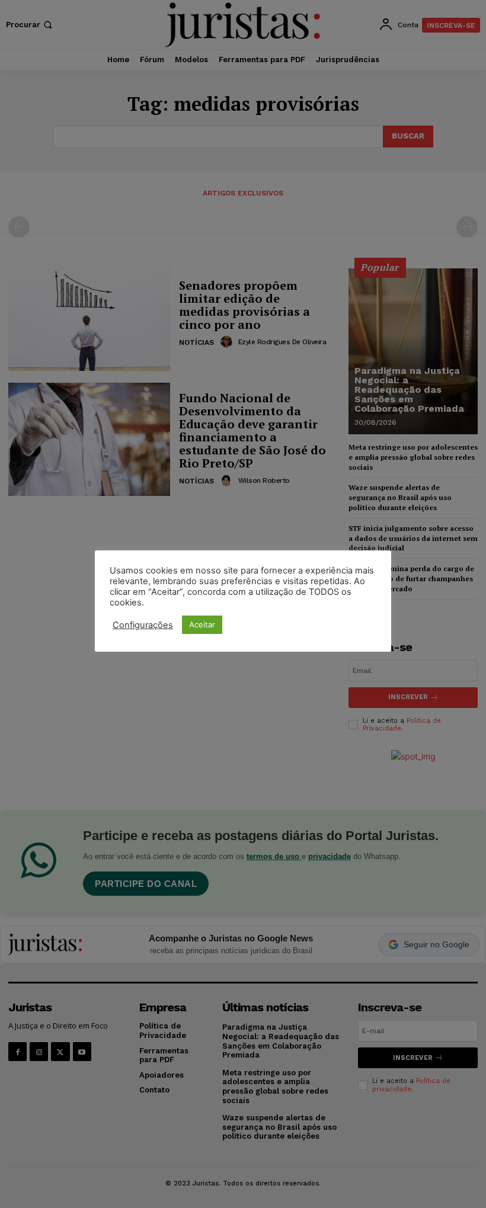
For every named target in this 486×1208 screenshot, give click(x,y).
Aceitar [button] (202, 624)
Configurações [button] (143, 625)
